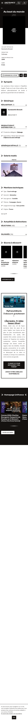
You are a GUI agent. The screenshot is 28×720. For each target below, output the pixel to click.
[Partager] (21, 75)
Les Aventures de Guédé (5, 262)
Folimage (4, 54)
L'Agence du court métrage (12, 137)
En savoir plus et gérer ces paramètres (11, 713)
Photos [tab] (14, 159)
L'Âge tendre (10, 321)
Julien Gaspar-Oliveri (16, 322)
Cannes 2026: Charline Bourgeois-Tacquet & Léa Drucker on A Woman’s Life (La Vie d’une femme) (10, 418)
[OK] (14, 717)
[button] (20, 165)
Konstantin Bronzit (7, 49)
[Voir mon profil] (24, 3)
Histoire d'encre (15, 261)
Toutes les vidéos (7, 432)
